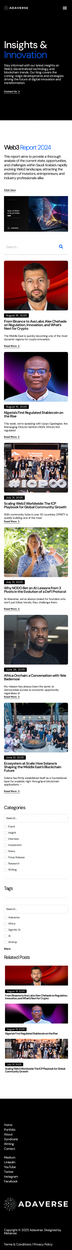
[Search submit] (61, 247)
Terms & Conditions (17, 1244)
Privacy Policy (43, 1244)
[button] (64, 8)
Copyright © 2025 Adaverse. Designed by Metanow (32, 1231)
